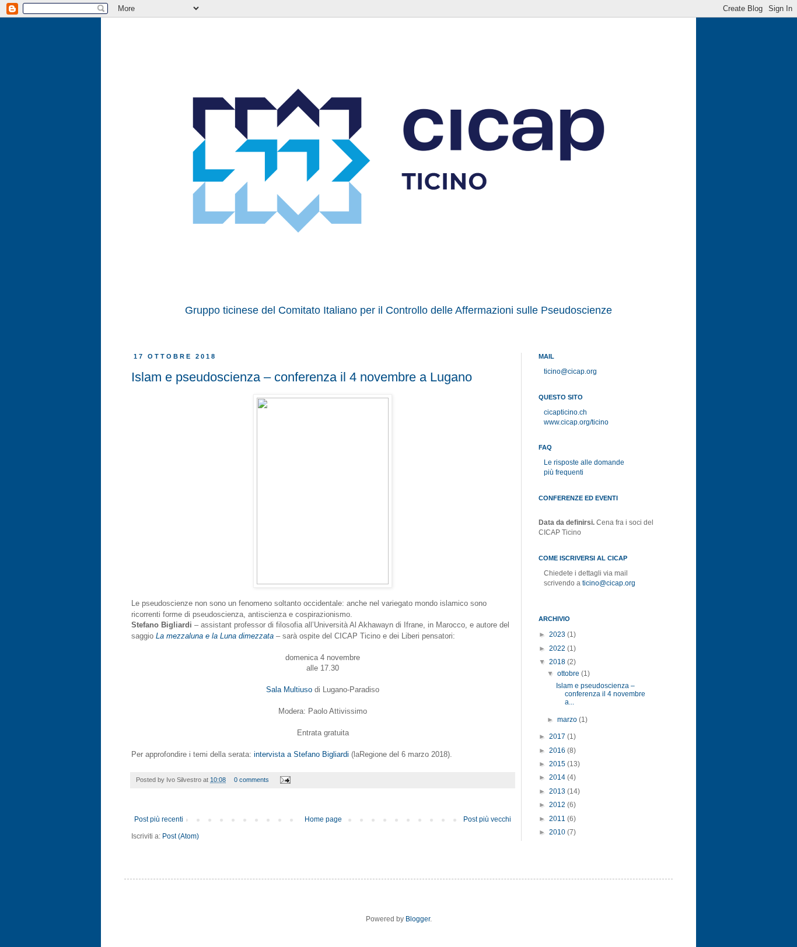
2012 (558, 805)
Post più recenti (158, 819)
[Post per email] (284, 779)
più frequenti (563, 472)
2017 (558, 736)
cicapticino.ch (565, 412)
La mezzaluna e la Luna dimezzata (215, 636)
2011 (558, 819)
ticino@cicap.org (570, 371)
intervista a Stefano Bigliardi (301, 754)
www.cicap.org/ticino (576, 422)
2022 (558, 648)
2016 (558, 750)
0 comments (251, 779)
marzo (568, 719)
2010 (558, 832)
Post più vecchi (487, 819)
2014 (558, 777)
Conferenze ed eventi (578, 497)
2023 (558, 634)
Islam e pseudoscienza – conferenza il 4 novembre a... (600, 694)
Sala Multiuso (289, 689)
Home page (323, 819)
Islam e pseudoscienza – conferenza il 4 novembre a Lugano (301, 377)
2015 (558, 764)
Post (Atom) (180, 836)
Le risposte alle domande (584, 462)
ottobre (569, 673)
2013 (558, 791)
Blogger (418, 919)
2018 (558, 662)
